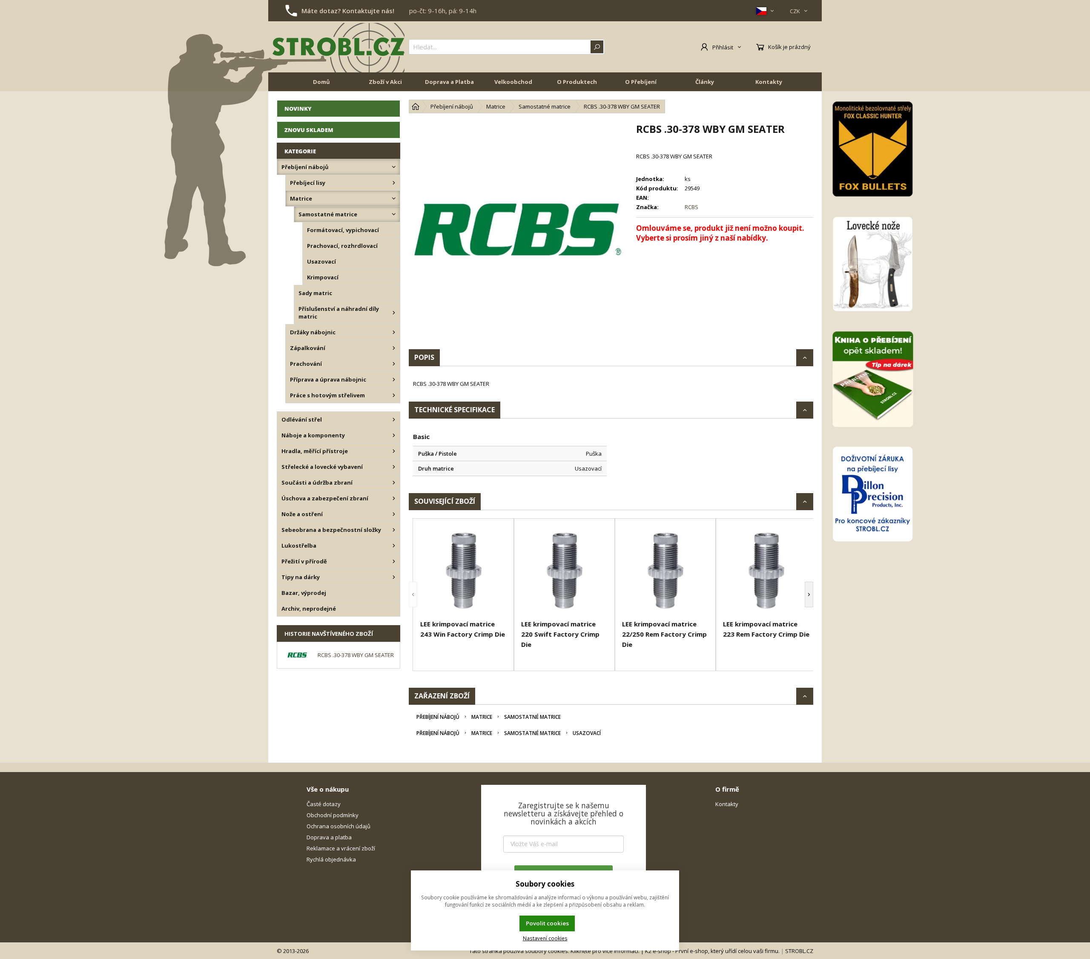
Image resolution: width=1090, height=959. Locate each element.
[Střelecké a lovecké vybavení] (393, 467)
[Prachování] (393, 364)
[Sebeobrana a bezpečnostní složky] (393, 530)
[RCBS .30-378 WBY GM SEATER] (518, 231)
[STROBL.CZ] (338, 46)
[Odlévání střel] (393, 419)
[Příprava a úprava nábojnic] (393, 379)
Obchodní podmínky (333, 815)
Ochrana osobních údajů (338, 826)
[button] (413, 595)
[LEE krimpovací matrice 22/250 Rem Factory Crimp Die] (665, 570)
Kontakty (768, 82)
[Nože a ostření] (393, 514)
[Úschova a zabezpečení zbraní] (393, 498)
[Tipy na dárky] (393, 577)
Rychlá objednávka (331, 859)
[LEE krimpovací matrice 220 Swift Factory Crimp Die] (564, 570)
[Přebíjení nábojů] (393, 167)
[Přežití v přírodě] (393, 561)
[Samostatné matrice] (393, 214)
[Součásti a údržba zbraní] (393, 482)
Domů (321, 82)
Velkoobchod (513, 82)
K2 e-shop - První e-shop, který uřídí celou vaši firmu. (712, 951)
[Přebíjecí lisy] (393, 183)
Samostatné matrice (532, 717)
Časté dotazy (324, 804)
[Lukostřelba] (393, 545)
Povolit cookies (547, 923)
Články (704, 82)
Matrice (481, 717)
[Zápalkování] (393, 348)
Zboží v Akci (385, 82)
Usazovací (587, 733)
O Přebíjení (641, 82)
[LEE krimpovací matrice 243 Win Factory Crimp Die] (463, 570)
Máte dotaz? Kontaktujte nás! (347, 10)
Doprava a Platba (449, 82)
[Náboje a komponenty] (393, 435)
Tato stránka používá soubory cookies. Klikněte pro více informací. (554, 951)
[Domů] (415, 106)
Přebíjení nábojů (437, 717)
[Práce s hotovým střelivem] (393, 395)
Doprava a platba (329, 837)
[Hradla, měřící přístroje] (393, 451)
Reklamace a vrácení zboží (341, 848)
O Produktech (577, 82)
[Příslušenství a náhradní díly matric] (393, 312)
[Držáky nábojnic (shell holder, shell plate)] (393, 332)
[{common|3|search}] (597, 46)
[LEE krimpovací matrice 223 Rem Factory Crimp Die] (766, 570)
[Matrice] (393, 198)
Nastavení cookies (545, 938)
